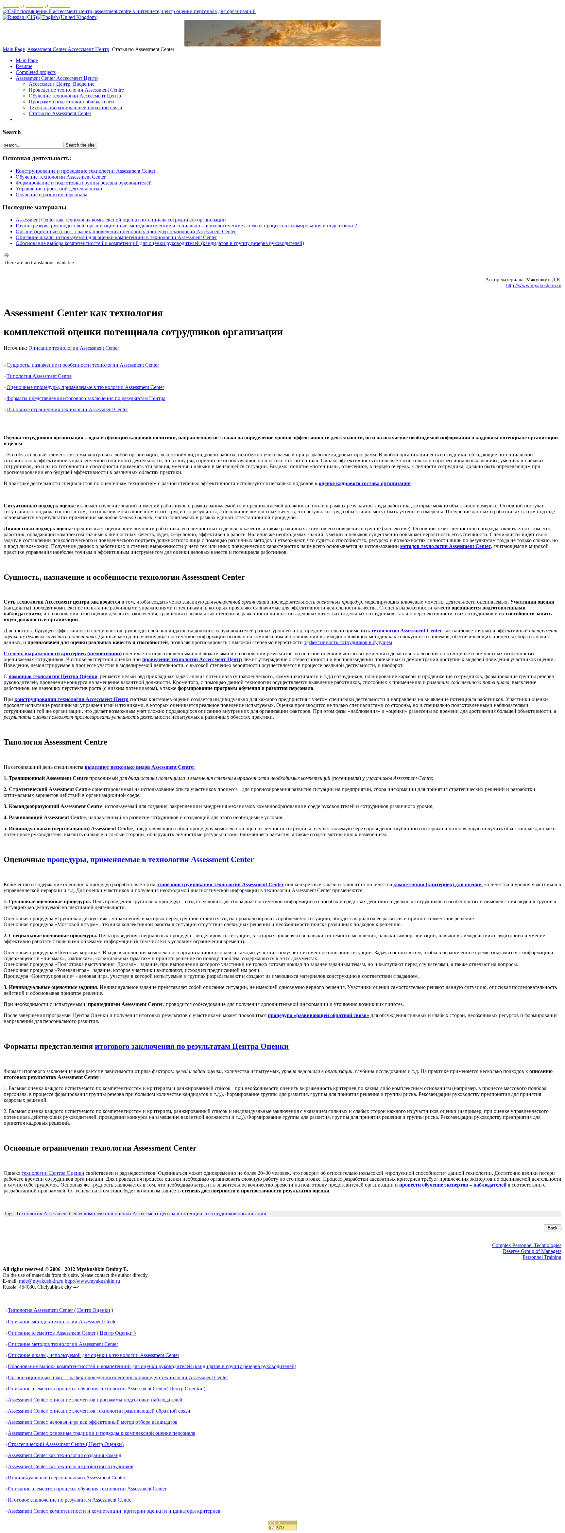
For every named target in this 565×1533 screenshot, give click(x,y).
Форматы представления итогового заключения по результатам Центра (86, 398)
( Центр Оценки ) (116, 1333)
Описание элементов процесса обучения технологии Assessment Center (87, 1488)
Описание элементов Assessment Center (51, 1333)
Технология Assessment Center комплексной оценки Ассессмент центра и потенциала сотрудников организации (141, 1213)
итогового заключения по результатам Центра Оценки (192, 1046)
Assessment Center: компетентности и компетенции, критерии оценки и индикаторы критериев (114, 1511)
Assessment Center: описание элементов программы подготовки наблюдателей (95, 1399)
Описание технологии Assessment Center (73, 348)
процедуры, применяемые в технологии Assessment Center (150, 859)
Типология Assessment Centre (39, 376)
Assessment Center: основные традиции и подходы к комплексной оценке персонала (101, 1433)
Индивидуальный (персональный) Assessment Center (66, 1477)
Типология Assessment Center (41, 1310)
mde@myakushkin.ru (41, 1281)
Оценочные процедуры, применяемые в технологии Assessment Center (85, 387)
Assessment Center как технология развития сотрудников (70, 1466)
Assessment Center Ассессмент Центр (68, 49)
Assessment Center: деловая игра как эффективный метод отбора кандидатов (93, 1422)
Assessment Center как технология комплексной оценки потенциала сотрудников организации (121, 219)
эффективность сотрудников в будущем (348, 642)
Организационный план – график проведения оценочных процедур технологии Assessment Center (126, 231)
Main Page (14, 49)
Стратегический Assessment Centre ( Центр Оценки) (66, 1444)
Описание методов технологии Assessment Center (63, 1344)
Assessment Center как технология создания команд (64, 1455)
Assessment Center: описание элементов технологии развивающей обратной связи (99, 1411)
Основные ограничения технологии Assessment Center (67, 409)
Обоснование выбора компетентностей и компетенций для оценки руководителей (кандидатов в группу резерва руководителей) (160, 243)
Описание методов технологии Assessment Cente (62, 1321)
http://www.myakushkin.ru (533, 285)
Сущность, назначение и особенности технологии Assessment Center (83, 365)
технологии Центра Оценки (53, 1173)
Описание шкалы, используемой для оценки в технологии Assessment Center (93, 1355)
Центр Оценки (93, 1310)
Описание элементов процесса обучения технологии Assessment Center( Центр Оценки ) (106, 1388)
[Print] (6, 256)
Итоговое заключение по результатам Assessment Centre (69, 1500)
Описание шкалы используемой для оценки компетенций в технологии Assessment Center (116, 237)
